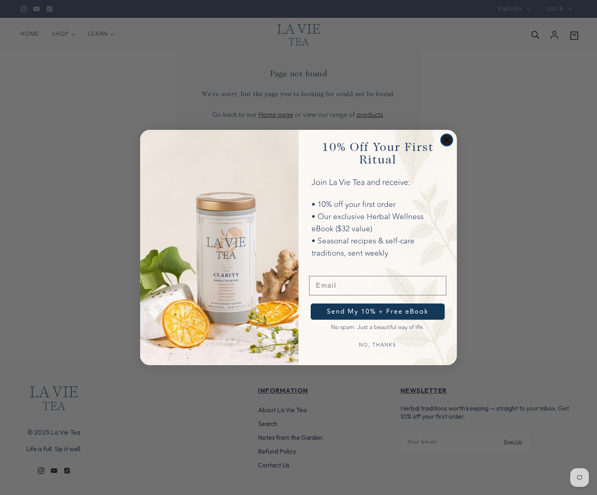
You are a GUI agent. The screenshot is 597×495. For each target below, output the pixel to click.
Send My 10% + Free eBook (377, 311)
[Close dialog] (447, 140)
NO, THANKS (377, 345)
